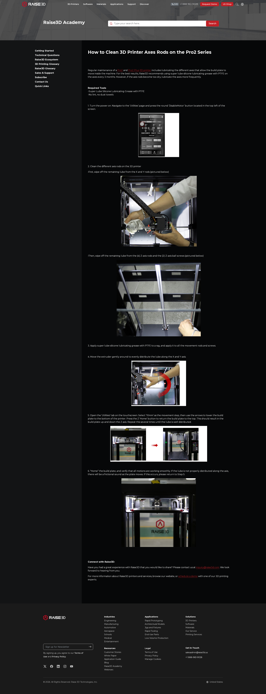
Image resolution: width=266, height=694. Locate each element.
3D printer (145, 70)
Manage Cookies (153, 659)
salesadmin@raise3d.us (197, 652)
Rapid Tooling (151, 631)
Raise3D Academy (64, 22)
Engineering (110, 620)
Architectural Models (155, 624)
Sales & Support (44, 73)
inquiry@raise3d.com (207, 567)
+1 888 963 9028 (186, 4)
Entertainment (111, 641)
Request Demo (209, 4)
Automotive (110, 627)
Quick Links (42, 86)
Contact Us (41, 81)
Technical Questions (47, 55)
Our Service (191, 631)
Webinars (108, 669)
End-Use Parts (152, 634)
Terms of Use (151, 652)
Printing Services (194, 634)
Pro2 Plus (133, 70)
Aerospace (109, 631)
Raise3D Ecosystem (46, 59)
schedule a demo (188, 576)
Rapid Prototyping (154, 620)
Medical (108, 638)
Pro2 (120, 70)
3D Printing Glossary (47, 64)
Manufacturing (111, 624)
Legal (148, 648)
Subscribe (41, 77)
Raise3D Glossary (45, 68)
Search (212, 23)
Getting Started (44, 50)
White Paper (110, 655)
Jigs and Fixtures (153, 627)
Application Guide (112, 659)
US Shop (227, 4)
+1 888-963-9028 (194, 657)
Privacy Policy (59, 656)
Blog (106, 662)
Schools (108, 634)
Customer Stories (112, 652)
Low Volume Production (156, 638)
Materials (190, 627)
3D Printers (191, 620)
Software (190, 624)
